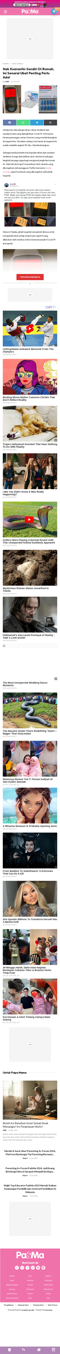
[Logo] (30, 11)
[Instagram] (22, 1268)
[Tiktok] (33, 1268)
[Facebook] (17, 1268)
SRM (7, 82)
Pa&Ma (6, 63)
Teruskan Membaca (30, 277)
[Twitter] (27, 1268)
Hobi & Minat (17, 63)
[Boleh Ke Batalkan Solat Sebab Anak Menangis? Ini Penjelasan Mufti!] (30, 1100)
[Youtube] (38, 1268)
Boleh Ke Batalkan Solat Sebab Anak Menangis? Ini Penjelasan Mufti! (25, 1124)
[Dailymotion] (43, 1268)
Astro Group (48, 1310)
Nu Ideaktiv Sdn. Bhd (28, 1310)
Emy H (25, 1158)
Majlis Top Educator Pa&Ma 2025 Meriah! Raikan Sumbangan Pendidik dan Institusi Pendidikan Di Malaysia (30, 1189)
